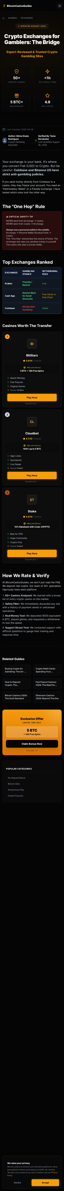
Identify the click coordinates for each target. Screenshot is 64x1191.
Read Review (30, 403)
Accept (45, 1182)
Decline (17, 1182)
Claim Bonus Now (32, 743)
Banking (12, 18)
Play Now (32, 397)
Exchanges (27, 18)
